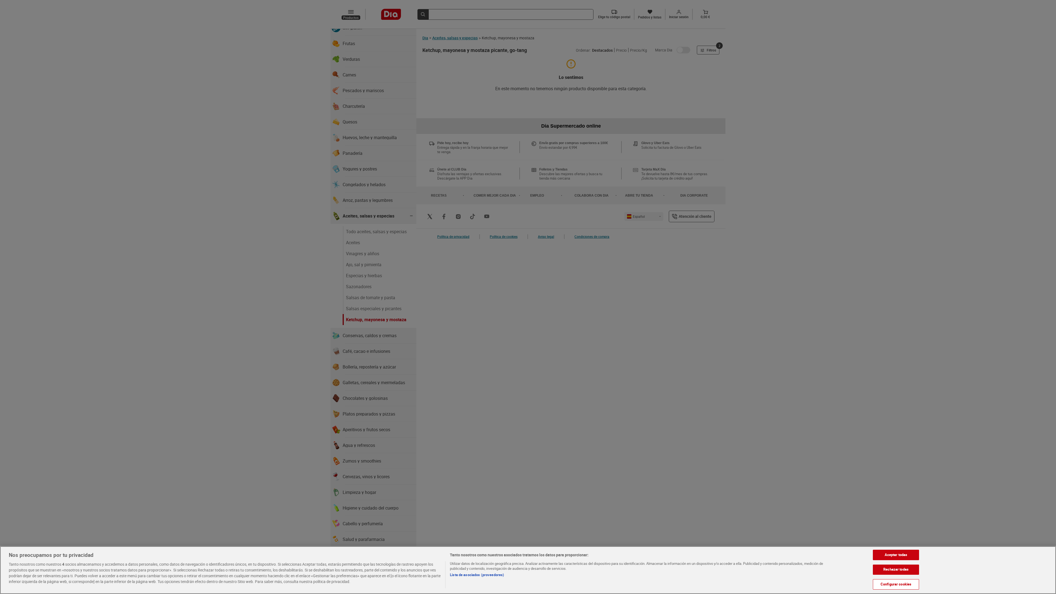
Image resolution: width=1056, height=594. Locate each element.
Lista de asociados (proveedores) (477, 574)
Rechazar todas (896, 569)
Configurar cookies (896, 584)
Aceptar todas (896, 554)
